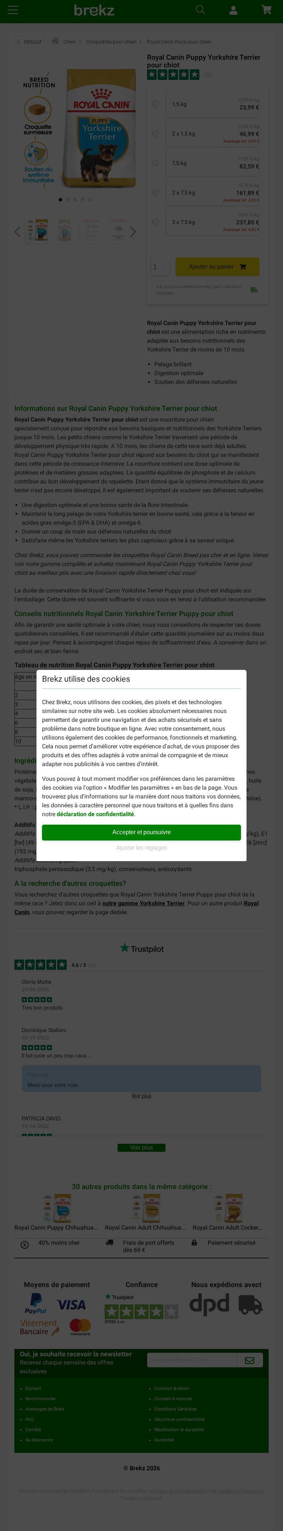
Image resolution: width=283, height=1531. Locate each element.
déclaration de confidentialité (95, 814)
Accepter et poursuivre (141, 832)
